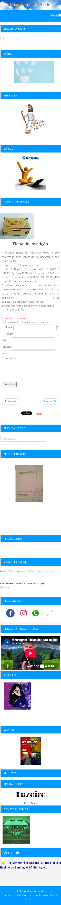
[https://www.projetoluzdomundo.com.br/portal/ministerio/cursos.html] (30, 172)
